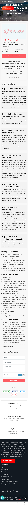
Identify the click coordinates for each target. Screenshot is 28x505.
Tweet (23, 391)
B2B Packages (5, 469)
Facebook (15, 391)
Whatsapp (6, 391)
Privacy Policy (5, 479)
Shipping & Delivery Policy (8, 484)
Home (3, 467)
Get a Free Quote (13, 55)
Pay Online (8, 461)
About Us (3, 472)
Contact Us (4, 474)
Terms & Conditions (7, 476)
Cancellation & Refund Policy (9, 481)
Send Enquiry (14, 380)
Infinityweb (21, 499)
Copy (14, 394)
